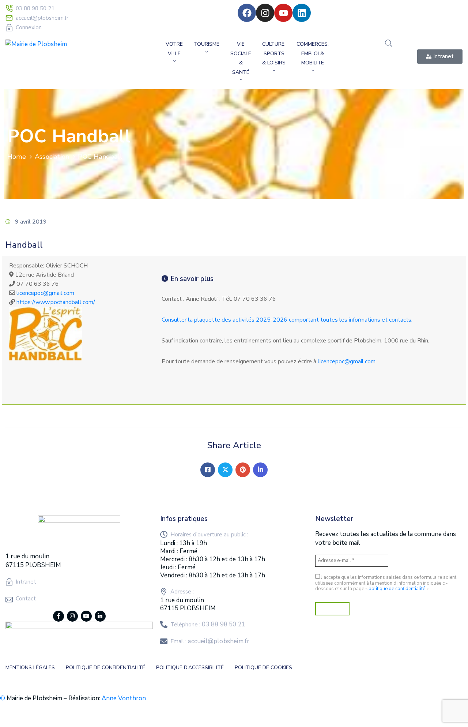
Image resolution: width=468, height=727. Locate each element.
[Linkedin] (301, 13)
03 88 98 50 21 (35, 8)
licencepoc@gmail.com (45, 293)
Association (52, 156)
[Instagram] (265, 13)
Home (16, 156)
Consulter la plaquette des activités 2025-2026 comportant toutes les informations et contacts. (287, 320)
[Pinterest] (242, 469)
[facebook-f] (58, 616)
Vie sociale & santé (240, 58)
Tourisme (206, 44)
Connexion (29, 27)
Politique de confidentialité (105, 667)
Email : (209, 641)
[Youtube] (283, 13)
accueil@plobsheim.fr (42, 18)
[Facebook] (247, 13)
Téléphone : (207, 624)
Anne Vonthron (124, 698)
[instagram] (72, 616)
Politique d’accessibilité (190, 667)
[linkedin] (100, 616)
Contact (26, 598)
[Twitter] (225, 469)
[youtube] (86, 616)
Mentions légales (30, 667)
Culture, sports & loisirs (274, 53)
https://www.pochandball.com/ (55, 302)
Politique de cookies (263, 667)
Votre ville (174, 49)
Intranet (26, 581)
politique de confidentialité (397, 588)
